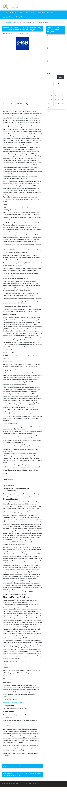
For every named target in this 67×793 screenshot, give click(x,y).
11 (51, 95)
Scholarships (30, 13)
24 (48, 103)
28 (62, 103)
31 (48, 107)
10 (48, 95)
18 (51, 99)
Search (48, 73)
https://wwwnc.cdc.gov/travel (26, 496)
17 (48, 99)
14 (62, 95)
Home (5, 13)
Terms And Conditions (45, 13)
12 (55, 95)
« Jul (48, 116)
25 (51, 103)
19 (55, 99)
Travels (20, 13)
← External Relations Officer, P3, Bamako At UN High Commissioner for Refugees (21, 766)
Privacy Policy (8, 17)
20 (58, 99)
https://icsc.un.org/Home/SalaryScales (14, 702)
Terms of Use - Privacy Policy (32, 783)
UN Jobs (13, 13)
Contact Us (19, 17)
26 (55, 103)
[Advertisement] (22, 64)
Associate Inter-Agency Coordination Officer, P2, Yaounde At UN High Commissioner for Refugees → (22, 774)
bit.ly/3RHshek (7, 726)
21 (62, 99)
